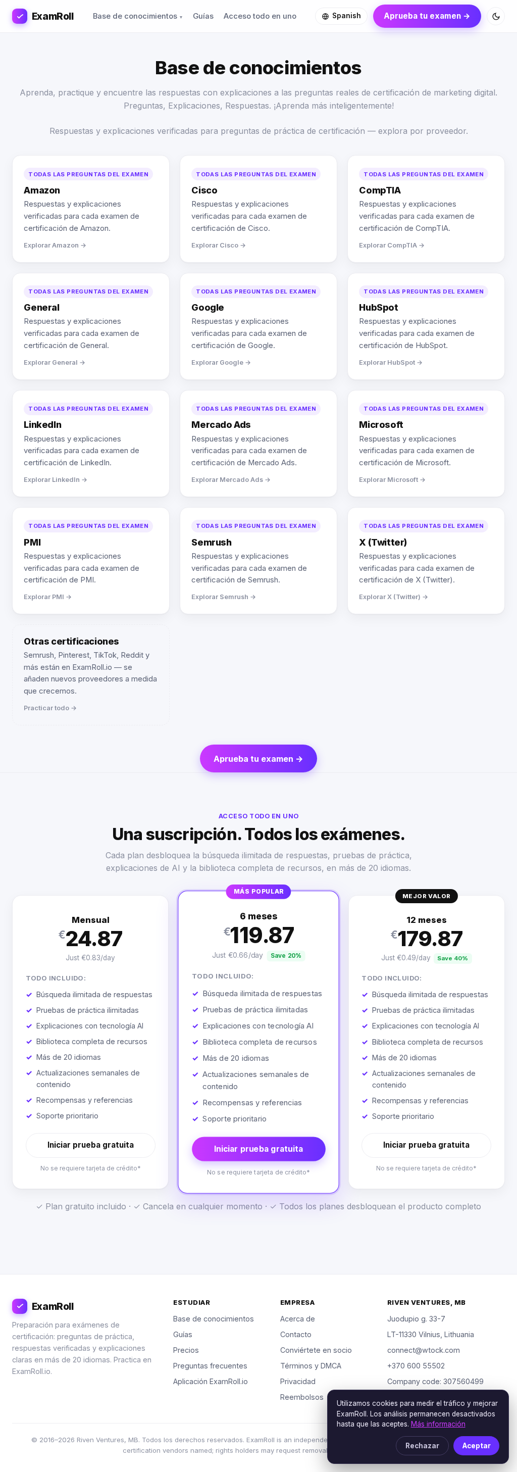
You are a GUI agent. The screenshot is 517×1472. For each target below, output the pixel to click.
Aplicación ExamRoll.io (210, 1381)
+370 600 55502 (416, 1365)
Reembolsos (302, 1397)
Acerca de (297, 1318)
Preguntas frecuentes (210, 1365)
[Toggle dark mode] (496, 16)
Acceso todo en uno (260, 16)
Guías (203, 16)
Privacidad (298, 1381)
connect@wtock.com (423, 1350)
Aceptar (476, 1446)
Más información (438, 1424)
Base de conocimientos (135, 16)
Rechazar (422, 1446)
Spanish (346, 16)
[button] (90, 1042)
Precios (186, 1350)
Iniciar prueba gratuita (90, 1145)
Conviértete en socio (316, 1350)
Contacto (296, 1334)
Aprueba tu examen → (427, 16)
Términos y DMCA (310, 1365)
